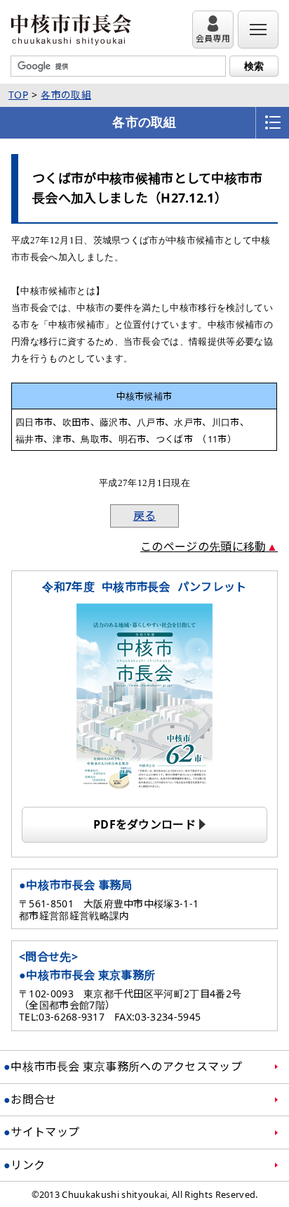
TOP (18, 94)
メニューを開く (272, 123)
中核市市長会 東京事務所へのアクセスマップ (126, 1066)
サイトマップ (45, 1131)
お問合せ (33, 1099)
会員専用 (213, 38)
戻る (144, 515)
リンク (28, 1165)
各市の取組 (66, 94)
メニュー (258, 38)
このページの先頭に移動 (203, 546)
